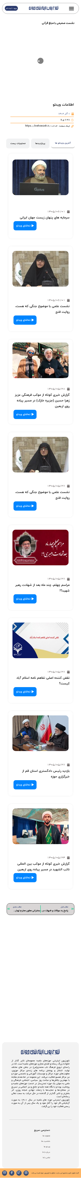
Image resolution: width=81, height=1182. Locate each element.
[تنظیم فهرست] (71, 8)
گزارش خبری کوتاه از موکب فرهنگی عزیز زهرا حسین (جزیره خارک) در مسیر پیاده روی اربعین (42, 401)
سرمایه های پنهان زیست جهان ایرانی (45, 217)
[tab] (63, 143)
